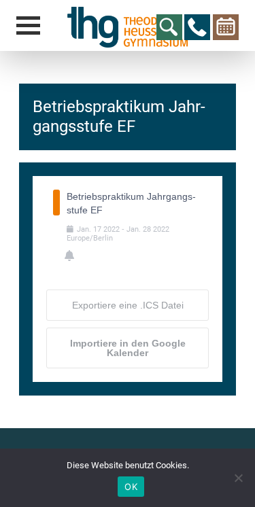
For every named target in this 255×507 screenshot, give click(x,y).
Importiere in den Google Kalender (128, 348)
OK (130, 486)
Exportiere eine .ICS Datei (128, 305)
